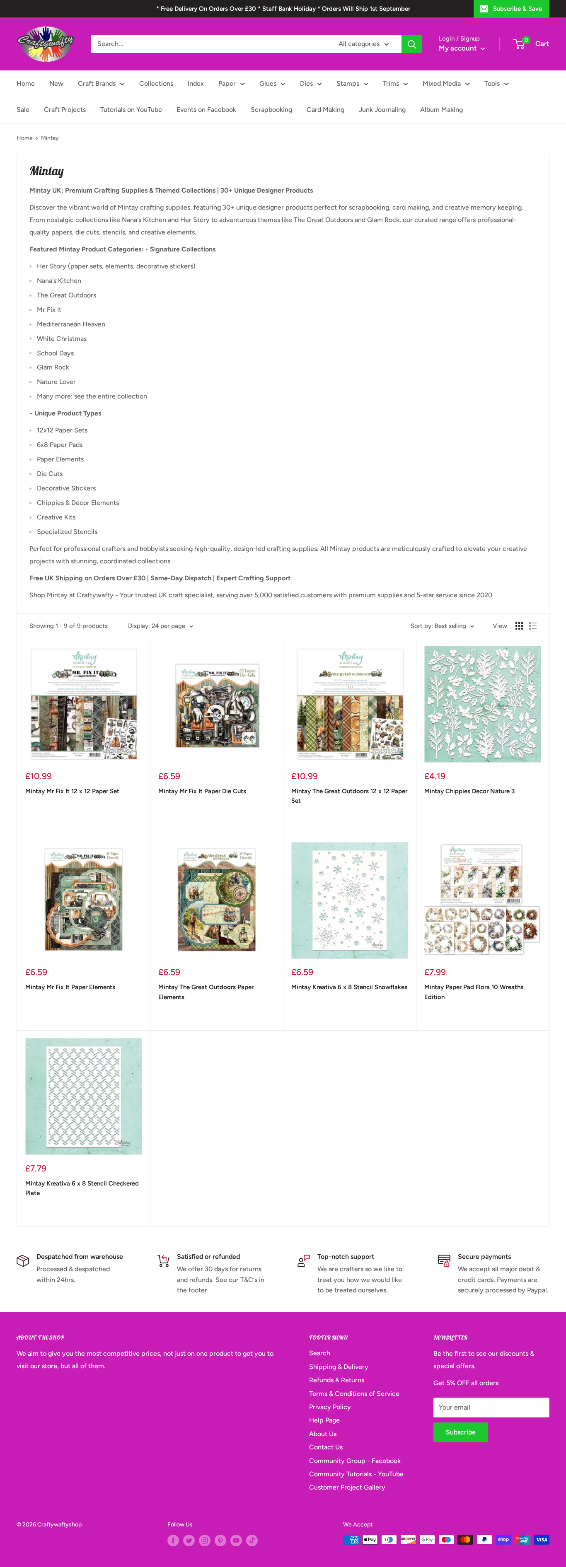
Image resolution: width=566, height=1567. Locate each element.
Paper (227, 83)
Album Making (441, 109)
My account (459, 48)
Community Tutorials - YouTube (356, 1474)
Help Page (324, 1420)
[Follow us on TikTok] (252, 1540)
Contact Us (326, 1447)
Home (26, 83)
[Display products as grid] (519, 626)
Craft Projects (65, 109)
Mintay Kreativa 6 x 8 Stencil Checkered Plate (82, 1188)
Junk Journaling (382, 109)
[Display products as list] (533, 626)
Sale (23, 109)
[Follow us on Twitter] (189, 1540)
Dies (306, 83)
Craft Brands (97, 83)
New (56, 83)
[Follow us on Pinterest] (220, 1540)
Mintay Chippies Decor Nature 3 (469, 791)
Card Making (325, 109)
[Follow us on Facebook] (173, 1540)
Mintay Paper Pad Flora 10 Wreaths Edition (473, 991)
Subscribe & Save (517, 8)
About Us (322, 1434)
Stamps (347, 83)
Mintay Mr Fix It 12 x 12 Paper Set (72, 791)
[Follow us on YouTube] (236, 1540)
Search (319, 1353)
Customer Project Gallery (347, 1487)
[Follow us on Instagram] (204, 1540)
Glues (267, 83)
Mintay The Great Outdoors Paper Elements (206, 991)
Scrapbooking (271, 109)
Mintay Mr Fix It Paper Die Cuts (202, 791)
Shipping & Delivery (338, 1367)
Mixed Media (442, 83)
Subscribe (461, 1432)
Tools (492, 83)
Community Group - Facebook (355, 1461)
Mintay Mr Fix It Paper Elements (70, 987)
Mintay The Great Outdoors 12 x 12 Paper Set (349, 795)
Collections (156, 83)
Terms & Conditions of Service (354, 1394)
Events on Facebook (206, 109)
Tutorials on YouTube (131, 109)
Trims (391, 83)
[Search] (412, 44)
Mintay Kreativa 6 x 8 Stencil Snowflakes (349, 987)
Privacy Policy (330, 1407)
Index (196, 83)
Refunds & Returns (336, 1380)
